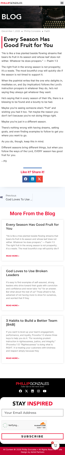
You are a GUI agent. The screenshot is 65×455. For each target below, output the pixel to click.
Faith (47, 31)
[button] (62, 3)
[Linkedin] (32, 391)
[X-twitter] (26, 391)
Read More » (12, 256)
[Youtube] (45, 391)
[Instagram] (39, 391)
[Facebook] (20, 391)
